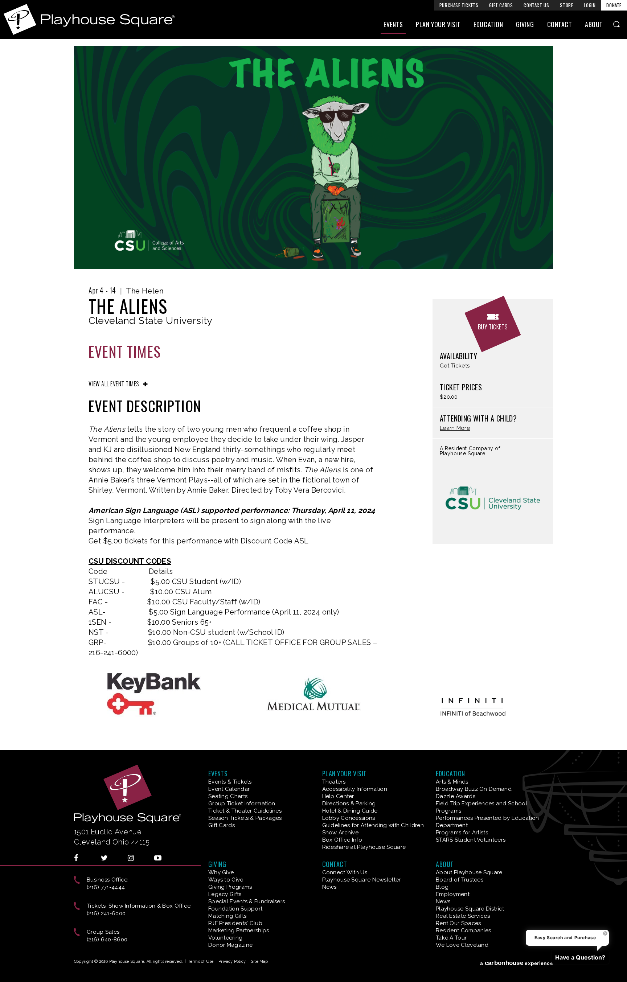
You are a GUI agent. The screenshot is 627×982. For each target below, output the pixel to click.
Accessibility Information (355, 789)
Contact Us (536, 5)
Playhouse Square (89, 19)
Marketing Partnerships (238, 930)
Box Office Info (342, 840)
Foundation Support (235, 908)
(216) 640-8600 (107, 939)
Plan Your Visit (438, 24)
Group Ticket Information (241, 803)
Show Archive (340, 832)
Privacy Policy (232, 961)
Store (566, 5)
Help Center (338, 796)
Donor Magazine (230, 945)
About (594, 24)
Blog (442, 887)
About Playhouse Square (469, 872)
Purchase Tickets (459, 5)
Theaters (333, 781)
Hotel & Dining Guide (350, 811)
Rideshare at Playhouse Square (364, 847)
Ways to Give (225, 879)
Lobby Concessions (348, 818)
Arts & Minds (452, 781)
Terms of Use (201, 961)
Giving (525, 24)
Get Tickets (455, 366)
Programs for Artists (462, 832)
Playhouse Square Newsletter (361, 879)
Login (589, 5)
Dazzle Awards (455, 796)
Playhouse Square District (470, 908)
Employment (453, 894)
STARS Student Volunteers (470, 840)
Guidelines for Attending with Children (373, 825)
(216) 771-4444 (106, 887)
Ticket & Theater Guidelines (245, 811)
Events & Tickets (230, 781)
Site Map (259, 961)
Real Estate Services (463, 916)
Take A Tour (451, 937)
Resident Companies (463, 930)
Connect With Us (345, 872)
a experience (516, 963)
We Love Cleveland (462, 945)
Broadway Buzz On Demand (474, 789)
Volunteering (225, 937)
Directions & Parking (349, 803)
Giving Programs (230, 887)
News (329, 887)
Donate (614, 5)
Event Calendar (229, 789)
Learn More (455, 428)
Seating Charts (227, 796)
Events (393, 24)
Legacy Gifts (225, 894)
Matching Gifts (227, 916)
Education (488, 24)
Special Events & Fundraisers (246, 901)
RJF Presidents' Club (235, 923)
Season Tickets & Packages (245, 818)
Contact (559, 24)
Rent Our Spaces (458, 923)
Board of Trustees (459, 879)
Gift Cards (501, 5)
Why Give (221, 872)
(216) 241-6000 (106, 913)
